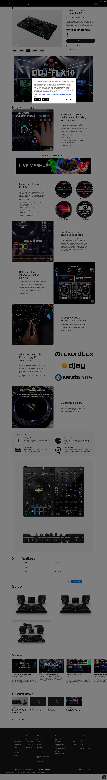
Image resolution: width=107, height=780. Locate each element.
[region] (54, 90)
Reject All (37, 100)
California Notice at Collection (48, 94)
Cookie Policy (62, 94)
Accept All (45, 100)
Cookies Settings (68, 100)
